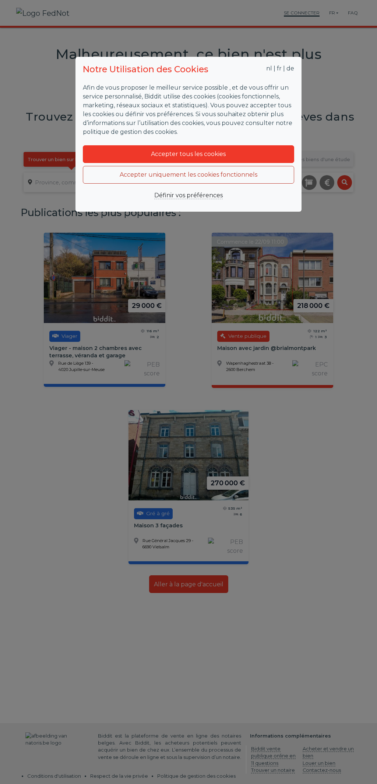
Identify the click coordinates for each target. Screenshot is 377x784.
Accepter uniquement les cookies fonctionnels (188, 174)
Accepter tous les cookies (188, 153)
